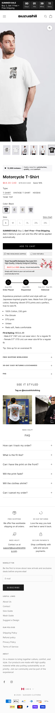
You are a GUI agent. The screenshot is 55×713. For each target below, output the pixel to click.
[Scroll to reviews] (27, 161)
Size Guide (8, 611)
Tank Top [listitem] (8, 197)
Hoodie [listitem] (36, 193)
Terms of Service (10, 646)
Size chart (47, 217)
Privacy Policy (9, 642)
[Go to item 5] (43, 150)
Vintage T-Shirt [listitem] (22, 193)
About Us (7, 601)
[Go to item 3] (25, 150)
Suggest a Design (11, 620)
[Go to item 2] (16, 150)
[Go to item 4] (34, 150)
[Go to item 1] (7, 150)
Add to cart (28, 246)
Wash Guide (8, 615)
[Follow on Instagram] (11, 681)
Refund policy (9, 637)
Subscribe (13, 587)
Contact (6, 606)
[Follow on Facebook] (4, 681)
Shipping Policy (10, 633)
